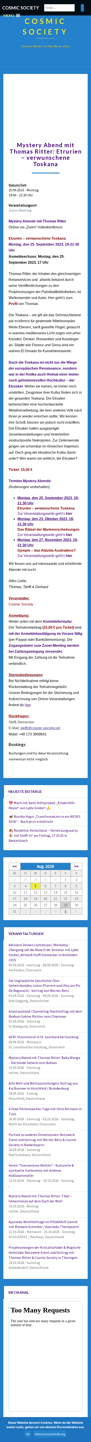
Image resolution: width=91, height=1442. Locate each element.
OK (28, 1434)
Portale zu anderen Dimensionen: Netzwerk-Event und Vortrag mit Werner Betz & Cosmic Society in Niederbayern (42, 1139)
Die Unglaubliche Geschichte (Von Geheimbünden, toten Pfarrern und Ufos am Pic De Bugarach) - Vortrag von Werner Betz (44, 985)
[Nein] (85, 1429)
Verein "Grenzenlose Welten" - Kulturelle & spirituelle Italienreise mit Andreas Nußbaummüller (41, 1170)
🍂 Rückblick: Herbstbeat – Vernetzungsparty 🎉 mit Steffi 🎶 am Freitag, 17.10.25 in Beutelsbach (43, 835)
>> (76, 866)
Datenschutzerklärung (50, 1434)
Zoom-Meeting (20, 210)
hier (69, 535)
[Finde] (82, 7)
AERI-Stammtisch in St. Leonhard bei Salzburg (44, 1037)
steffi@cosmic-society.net (40, 728)
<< (14, 866)
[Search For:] (64, 7)
